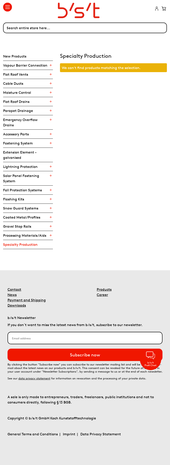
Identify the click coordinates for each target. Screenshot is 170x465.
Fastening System (18, 143)
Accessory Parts (16, 134)
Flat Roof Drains (16, 101)
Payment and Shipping (27, 300)
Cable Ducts (13, 83)
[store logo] (85, 10)
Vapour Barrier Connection (25, 65)
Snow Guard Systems (20, 208)
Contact (14, 289)
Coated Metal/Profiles (21, 217)
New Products (14, 56)
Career (102, 294)
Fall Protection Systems (22, 190)
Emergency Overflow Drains (20, 122)
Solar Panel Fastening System (21, 178)
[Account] (157, 9)
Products (104, 289)
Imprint (69, 434)
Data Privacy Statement (100, 434)
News (12, 294)
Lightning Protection (20, 166)
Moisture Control (17, 92)
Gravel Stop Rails (17, 226)
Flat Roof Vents (15, 74)
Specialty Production (20, 244)
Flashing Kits (13, 199)
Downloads (17, 305)
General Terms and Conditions (33, 434)
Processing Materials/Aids (24, 235)
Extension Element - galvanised (20, 155)
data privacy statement (34, 378)
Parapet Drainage (18, 110)
